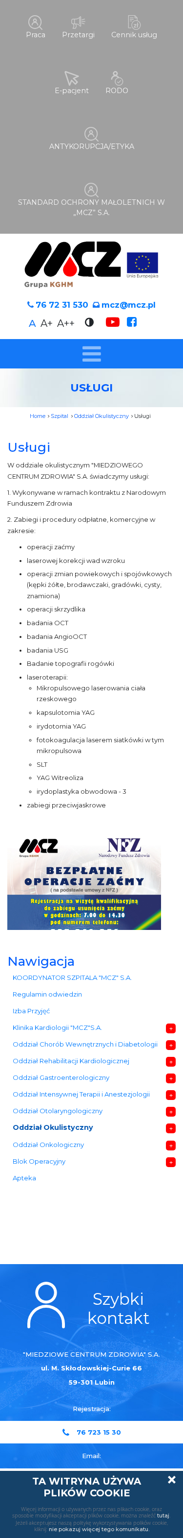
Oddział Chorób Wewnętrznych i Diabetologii (85, 1044)
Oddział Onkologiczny (48, 1144)
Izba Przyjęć (31, 1011)
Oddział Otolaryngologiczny (57, 1111)
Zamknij (172, 1480)
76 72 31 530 (62, 305)
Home (37, 416)
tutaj (163, 1515)
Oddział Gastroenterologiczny (61, 1077)
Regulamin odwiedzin (47, 994)
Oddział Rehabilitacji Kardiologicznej (71, 1061)
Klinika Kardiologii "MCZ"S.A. (57, 1027)
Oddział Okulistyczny (101, 416)
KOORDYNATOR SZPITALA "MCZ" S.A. (72, 977)
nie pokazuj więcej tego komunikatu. (99, 1529)
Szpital (59, 416)
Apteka (24, 1178)
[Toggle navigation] (91, 354)
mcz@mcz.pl (129, 305)
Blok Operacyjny (39, 1161)
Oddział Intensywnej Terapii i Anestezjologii (81, 1094)
